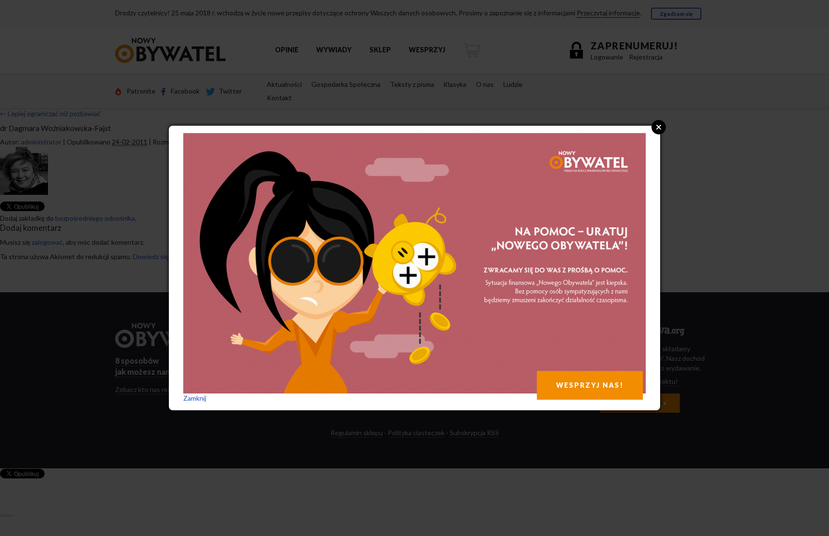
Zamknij (194, 398)
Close (658, 127)
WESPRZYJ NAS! (590, 385)
